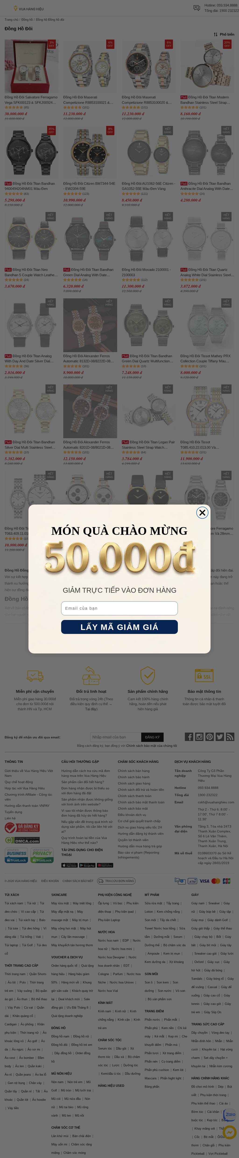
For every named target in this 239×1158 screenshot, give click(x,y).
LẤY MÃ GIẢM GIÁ (120, 627)
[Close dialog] (202, 512)
